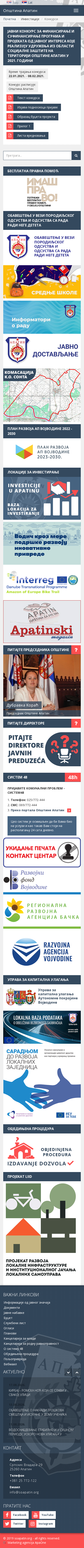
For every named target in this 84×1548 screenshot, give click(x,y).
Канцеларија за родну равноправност (31, 1343)
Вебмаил (10, 1364)
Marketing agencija (21, 1543)
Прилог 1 (23, 126)
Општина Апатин (20, 10)
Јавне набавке (14, 1313)
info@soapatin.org (24, 1492)
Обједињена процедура (21, 1354)
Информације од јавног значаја (27, 1302)
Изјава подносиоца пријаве (37, 107)
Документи (12, 1307)
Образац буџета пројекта (36, 117)
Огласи (9, 1328)
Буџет (8, 1318)
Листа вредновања (31, 135)
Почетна (9, 19)
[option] (42, 1390)
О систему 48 (13, 1349)
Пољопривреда (15, 1359)
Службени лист (15, 1323)
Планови (10, 1333)
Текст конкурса (28, 98)
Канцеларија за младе (20, 1338)
